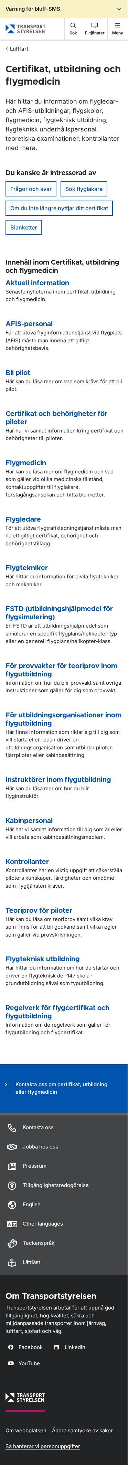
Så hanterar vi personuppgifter (43, 1446)
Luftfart (19, 48)
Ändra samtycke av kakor (82, 1430)
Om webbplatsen (26, 1430)
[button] (73, 29)
